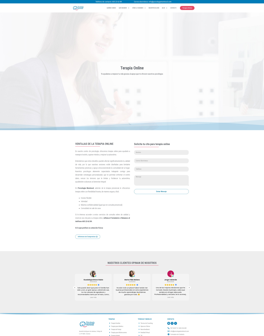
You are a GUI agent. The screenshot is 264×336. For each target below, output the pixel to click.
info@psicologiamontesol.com (160, 2)
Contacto (173, 8)
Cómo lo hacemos (137, 8)
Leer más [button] (93, 297)
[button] (189, 287)
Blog (163, 8)
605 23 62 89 (117, 2)
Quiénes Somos (111, 8)
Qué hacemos (123, 8)
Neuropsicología (154, 8)
